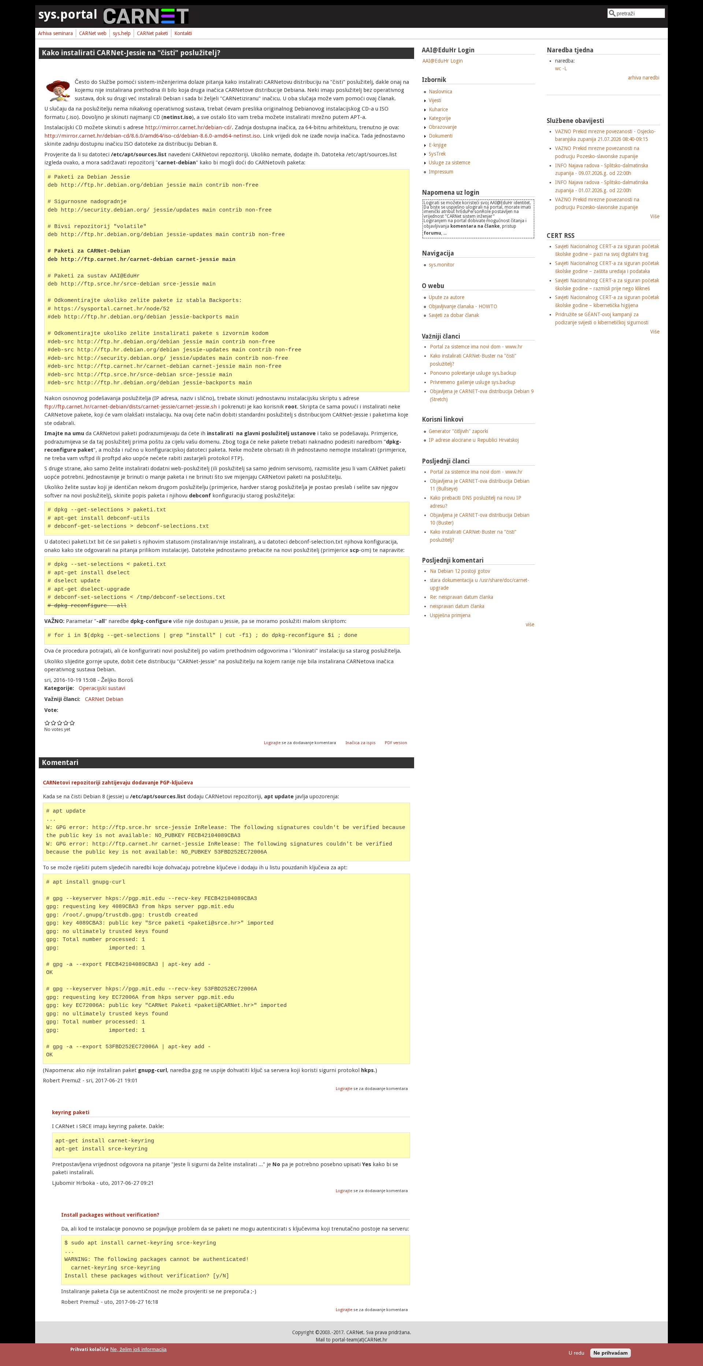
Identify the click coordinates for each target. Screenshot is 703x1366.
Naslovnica (440, 91)
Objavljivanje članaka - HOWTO (463, 306)
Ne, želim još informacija (138, 1349)
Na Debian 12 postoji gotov (460, 571)
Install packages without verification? (110, 1215)
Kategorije (440, 118)
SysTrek (437, 154)
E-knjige (437, 145)
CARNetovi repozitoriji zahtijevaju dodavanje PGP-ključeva (118, 782)
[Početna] (146, 22)
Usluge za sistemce (449, 162)
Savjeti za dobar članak (454, 315)
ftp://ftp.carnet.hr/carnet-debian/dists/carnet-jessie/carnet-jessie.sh (130, 406)
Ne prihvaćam (611, 1353)
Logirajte (272, 742)
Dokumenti (441, 136)
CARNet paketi (152, 33)
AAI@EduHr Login (443, 61)
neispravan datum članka (457, 606)
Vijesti (435, 100)
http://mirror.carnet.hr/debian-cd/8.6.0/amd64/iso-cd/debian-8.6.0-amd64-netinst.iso (152, 136)
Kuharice (438, 109)
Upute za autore (446, 297)
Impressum (441, 172)
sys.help (122, 33)
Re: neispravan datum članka (461, 597)
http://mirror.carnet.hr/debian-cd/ (188, 127)
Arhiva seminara (55, 33)
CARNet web (93, 33)
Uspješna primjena (450, 615)
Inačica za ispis (361, 742)
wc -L (561, 68)
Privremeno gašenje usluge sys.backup (473, 382)
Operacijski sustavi (102, 688)
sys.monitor (441, 265)
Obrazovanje (443, 127)
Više (654, 216)
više (530, 624)
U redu (576, 1353)
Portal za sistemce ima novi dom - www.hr (476, 347)
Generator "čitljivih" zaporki (458, 431)
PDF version (396, 742)
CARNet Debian (104, 699)
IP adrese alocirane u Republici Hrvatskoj (474, 440)
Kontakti (183, 33)
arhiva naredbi (643, 78)
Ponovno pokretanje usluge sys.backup (473, 373)
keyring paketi (70, 1112)
